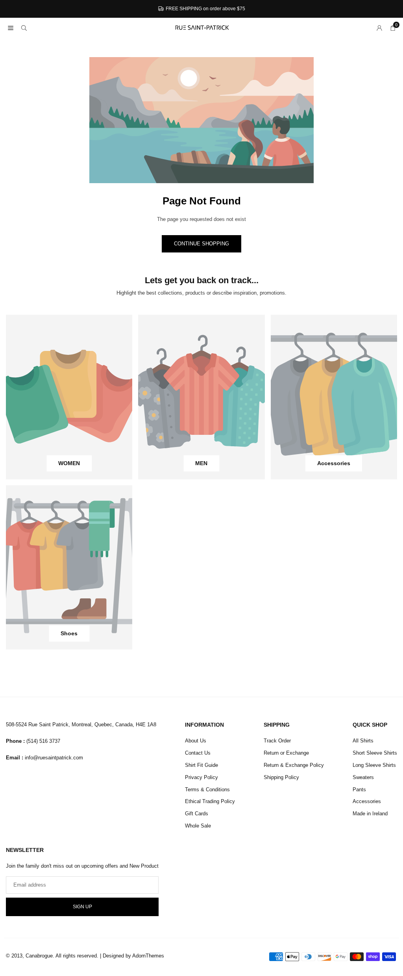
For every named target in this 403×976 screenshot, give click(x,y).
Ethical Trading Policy (210, 801)
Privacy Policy (201, 777)
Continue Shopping (201, 244)
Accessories (367, 801)
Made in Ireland (370, 813)
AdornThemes (148, 956)
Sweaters (363, 777)
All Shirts (363, 741)
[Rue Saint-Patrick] (201, 27)
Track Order (277, 741)
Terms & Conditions (207, 789)
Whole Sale (198, 826)
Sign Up (82, 906)
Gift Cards (196, 813)
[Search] (24, 28)
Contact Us (198, 753)
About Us (195, 741)
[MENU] (10, 28)
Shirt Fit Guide (201, 765)
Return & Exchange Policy (294, 765)
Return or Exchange (286, 753)
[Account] (379, 28)
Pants (359, 789)
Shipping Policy (281, 777)
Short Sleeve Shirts (375, 753)
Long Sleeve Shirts (374, 765)
